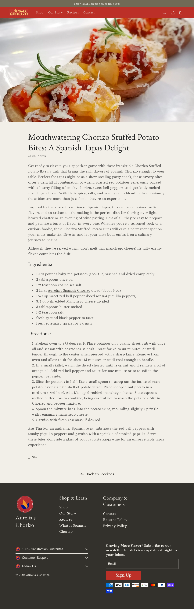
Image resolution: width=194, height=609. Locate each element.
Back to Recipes (99, 474)
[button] (164, 12)
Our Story (67, 513)
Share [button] (36, 457)
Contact (109, 514)
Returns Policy (115, 520)
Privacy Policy (115, 526)
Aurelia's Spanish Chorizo (69, 290)
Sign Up (123, 575)
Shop (63, 507)
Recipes (65, 519)
